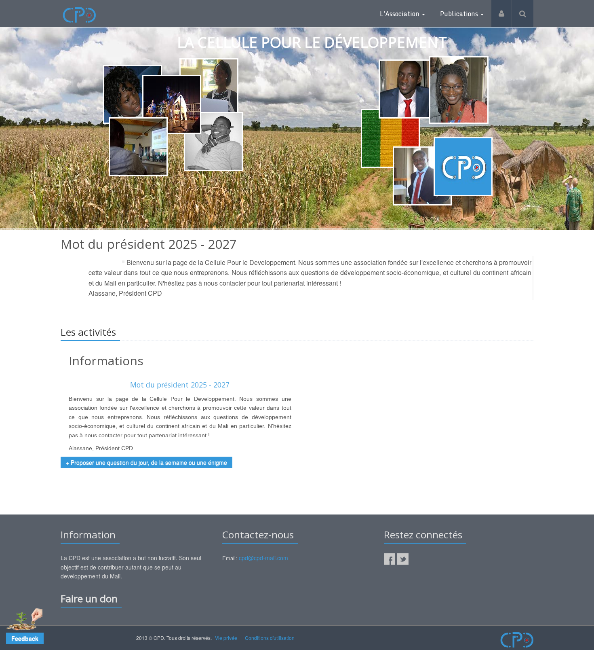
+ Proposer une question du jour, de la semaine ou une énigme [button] (146, 462)
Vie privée (226, 637)
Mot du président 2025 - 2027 (180, 385)
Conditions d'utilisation (270, 637)
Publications (460, 13)
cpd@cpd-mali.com (263, 558)
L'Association (400, 13)
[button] (25, 638)
